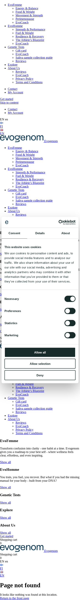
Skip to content (9, 102)
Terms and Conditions (29, 82)
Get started (6, 99)
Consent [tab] (14, 233)
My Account (15, 92)
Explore (12, 64)
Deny (40, 375)
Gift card (21, 50)
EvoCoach (22, 22)
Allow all (40, 352)
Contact (12, 89)
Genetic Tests (16, 47)
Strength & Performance (30, 29)
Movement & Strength (29, 15)
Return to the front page (14, 598)
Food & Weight (25, 11)
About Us (14, 68)
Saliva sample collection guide (34, 57)
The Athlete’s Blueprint (30, 40)
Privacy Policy (24, 78)
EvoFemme (15, 4)
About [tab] (65, 233)
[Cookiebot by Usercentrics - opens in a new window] (59, 222)
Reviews (21, 61)
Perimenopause (25, 19)
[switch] (70, 311)
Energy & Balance (27, 8)
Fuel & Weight (25, 33)
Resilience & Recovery (30, 36)
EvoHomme (15, 26)
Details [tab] (40, 233)
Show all (5, 462)
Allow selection (40, 363)
